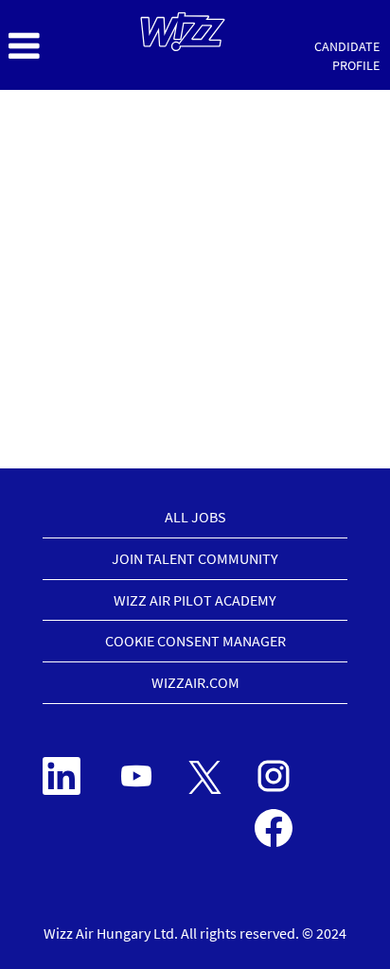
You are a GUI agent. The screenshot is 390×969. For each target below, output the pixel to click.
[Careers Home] (182, 31)
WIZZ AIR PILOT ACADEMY (195, 599)
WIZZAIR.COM (195, 682)
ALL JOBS (195, 516)
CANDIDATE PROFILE (347, 56)
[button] (65, 46)
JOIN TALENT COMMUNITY (195, 558)
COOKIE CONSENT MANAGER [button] (195, 640)
